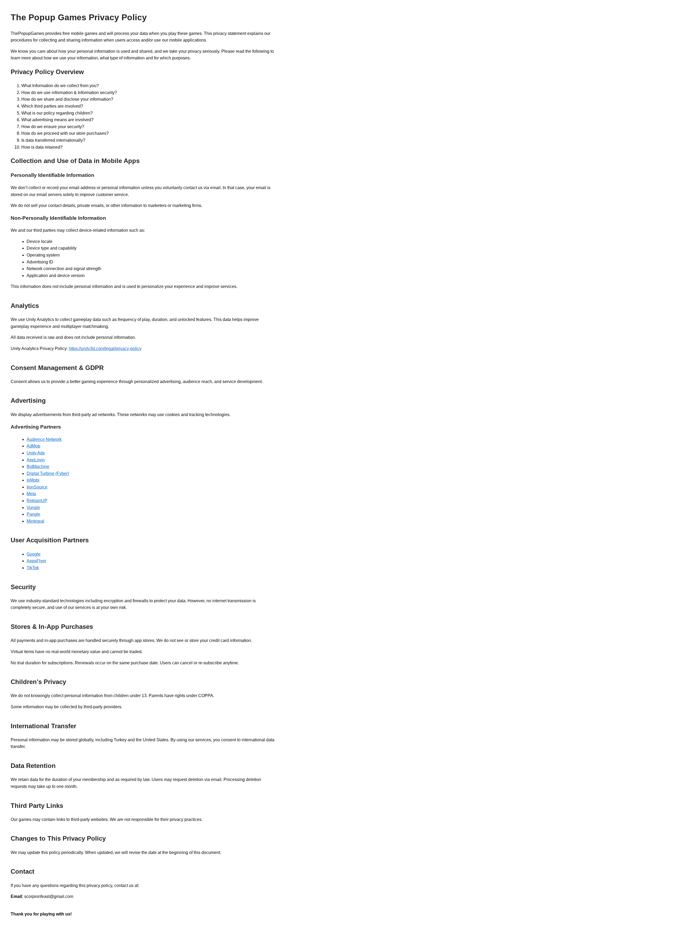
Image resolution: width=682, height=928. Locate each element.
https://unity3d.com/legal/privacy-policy (105, 348)
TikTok (33, 567)
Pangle (33, 514)
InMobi (33, 480)
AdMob (33, 446)
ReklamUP (37, 500)
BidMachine (38, 466)
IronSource (37, 487)
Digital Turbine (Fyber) (48, 473)
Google (33, 554)
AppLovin (36, 460)
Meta (31, 493)
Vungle (33, 507)
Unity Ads (36, 453)
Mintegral (35, 521)
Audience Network (44, 439)
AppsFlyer (36, 561)
